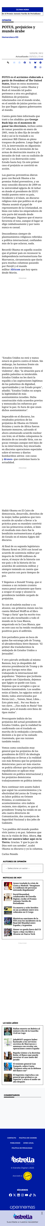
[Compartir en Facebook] (24, 62)
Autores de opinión (14, 861)
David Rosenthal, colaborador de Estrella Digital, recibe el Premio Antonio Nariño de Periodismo (24, 899)
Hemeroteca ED (10, 37)
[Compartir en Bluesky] (35, 62)
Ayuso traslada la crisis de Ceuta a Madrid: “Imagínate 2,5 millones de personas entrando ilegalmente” (26, 886)
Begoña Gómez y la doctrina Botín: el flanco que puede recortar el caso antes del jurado (26, 1056)
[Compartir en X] (30, 62)
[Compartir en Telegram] (40, 62)
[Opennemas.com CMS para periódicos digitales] (22, 1210)
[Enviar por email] (14, 62)
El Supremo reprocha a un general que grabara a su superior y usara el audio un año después (26, 1078)
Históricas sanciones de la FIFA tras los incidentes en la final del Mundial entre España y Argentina (27, 922)
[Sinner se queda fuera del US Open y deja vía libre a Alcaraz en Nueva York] (8, 932)
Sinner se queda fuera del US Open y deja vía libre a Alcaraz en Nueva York (27, 931)
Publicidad (15, 1143)
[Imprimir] (19, 62)
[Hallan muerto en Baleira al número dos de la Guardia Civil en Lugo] (8, 1031)
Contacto (11, 1138)
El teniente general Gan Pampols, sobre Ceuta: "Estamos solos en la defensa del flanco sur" (27, 1067)
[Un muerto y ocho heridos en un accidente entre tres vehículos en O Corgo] (8, 910)
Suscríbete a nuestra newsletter (22, 1222)
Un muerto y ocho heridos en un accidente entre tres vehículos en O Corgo (25, 910)
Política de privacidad (22, 1148)
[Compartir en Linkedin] (35, 67)
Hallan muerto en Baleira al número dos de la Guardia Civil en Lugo (26, 1031)
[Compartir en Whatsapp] (40, 67)
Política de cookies (28, 1138)
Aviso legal (28, 1143)
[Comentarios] (8, 62)
